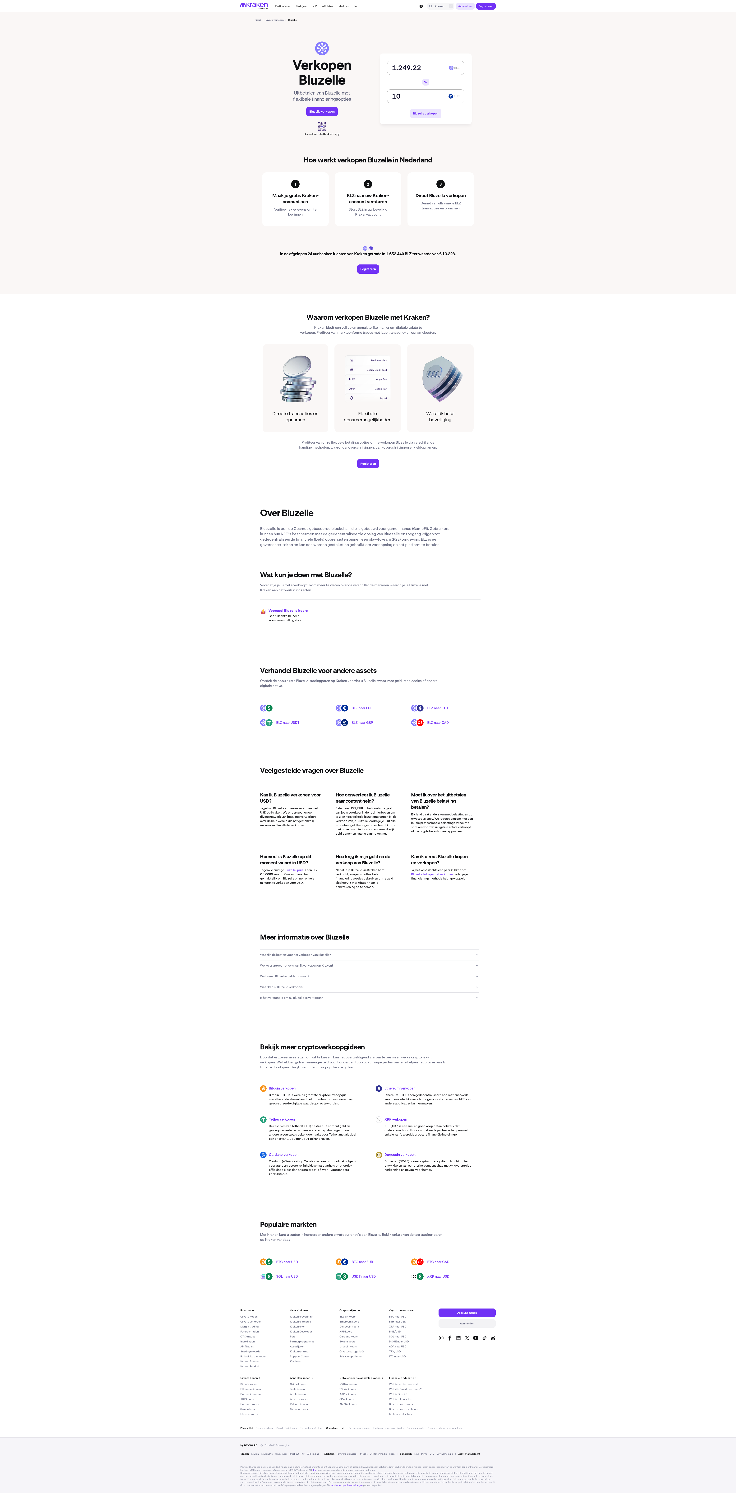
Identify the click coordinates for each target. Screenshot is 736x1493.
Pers (292, 1336)
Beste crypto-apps (401, 1404)
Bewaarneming (445, 1453)
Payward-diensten (346, 1453)
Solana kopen (248, 1409)
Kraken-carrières (300, 1321)
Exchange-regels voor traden (388, 1428)
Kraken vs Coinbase (401, 1414)
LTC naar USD (397, 1356)
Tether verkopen (282, 1119)
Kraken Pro (267, 1453)
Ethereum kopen (250, 1389)
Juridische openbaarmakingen (347, 1485)
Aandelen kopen (301, 1378)
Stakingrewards (250, 1351)
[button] (282, 6)
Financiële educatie (402, 1378)
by (248, 1445)
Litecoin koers (348, 1346)
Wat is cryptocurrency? (403, 1384)
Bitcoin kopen (248, 1384)
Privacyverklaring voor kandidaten (446, 1428)
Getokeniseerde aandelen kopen (361, 1378)
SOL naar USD (287, 1276)
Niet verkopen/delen (311, 1428)
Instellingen (247, 1341)
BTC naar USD (287, 1262)
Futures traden (249, 1331)
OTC (432, 1453)
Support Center (300, 1356)
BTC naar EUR (362, 1262)
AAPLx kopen (347, 1394)
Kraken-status (299, 1351)
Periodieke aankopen (253, 1356)
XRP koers (345, 1331)
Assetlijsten (297, 1346)
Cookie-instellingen (286, 1428)
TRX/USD (395, 1351)
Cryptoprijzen (349, 1310)
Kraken (255, 1453)
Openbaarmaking (416, 1428)
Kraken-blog (298, 1326)
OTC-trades (247, 1336)
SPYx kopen (346, 1399)
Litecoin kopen (249, 1414)
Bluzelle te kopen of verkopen (432, 874)
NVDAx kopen (348, 1384)
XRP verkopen (395, 1119)
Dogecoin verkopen (400, 1155)
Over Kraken (299, 1310)
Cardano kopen (250, 1404)
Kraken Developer (301, 1331)
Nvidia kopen (298, 1384)
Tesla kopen (297, 1389)
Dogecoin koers (349, 1326)
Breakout (294, 1453)
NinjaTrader (281, 1453)
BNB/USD (395, 1331)
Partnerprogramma (302, 1341)
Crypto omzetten (401, 1310)
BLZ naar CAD (438, 722)
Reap (392, 1453)
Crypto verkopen (250, 1321)
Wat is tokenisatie (400, 1399)
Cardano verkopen (283, 1155)
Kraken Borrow (249, 1361)
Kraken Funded (249, 1366)
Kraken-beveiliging (301, 1316)
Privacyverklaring (265, 1428)
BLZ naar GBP (362, 722)
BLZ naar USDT (287, 722)
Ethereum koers (349, 1321)
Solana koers (347, 1341)
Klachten (295, 1361)
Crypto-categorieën (352, 1351)
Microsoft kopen (300, 1409)
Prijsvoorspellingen (350, 1356)
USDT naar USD (364, 1276)
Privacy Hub (246, 1428)
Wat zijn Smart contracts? (405, 1389)
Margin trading (249, 1326)
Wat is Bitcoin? (398, 1394)
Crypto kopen (249, 1316)
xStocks (363, 1453)
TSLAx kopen (347, 1389)
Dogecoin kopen (250, 1394)
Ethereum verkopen (399, 1088)
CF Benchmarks (378, 1453)
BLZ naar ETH (437, 708)
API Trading (247, 1346)
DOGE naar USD (399, 1341)
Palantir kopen (299, 1404)
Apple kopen (298, 1394)
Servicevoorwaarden (360, 1428)
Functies (247, 1310)
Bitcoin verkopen (282, 1088)
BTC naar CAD (438, 1262)
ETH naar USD (397, 1321)
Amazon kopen (299, 1399)
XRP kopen (247, 1399)
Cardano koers (348, 1336)
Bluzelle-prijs (294, 870)
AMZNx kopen (348, 1404)
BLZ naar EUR (362, 708)
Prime (424, 1453)
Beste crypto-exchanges (404, 1409)
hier (315, 1470)
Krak (416, 1453)
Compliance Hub (335, 1428)
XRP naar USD (438, 1276)
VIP (303, 1453)
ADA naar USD (398, 1346)
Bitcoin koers (347, 1316)
